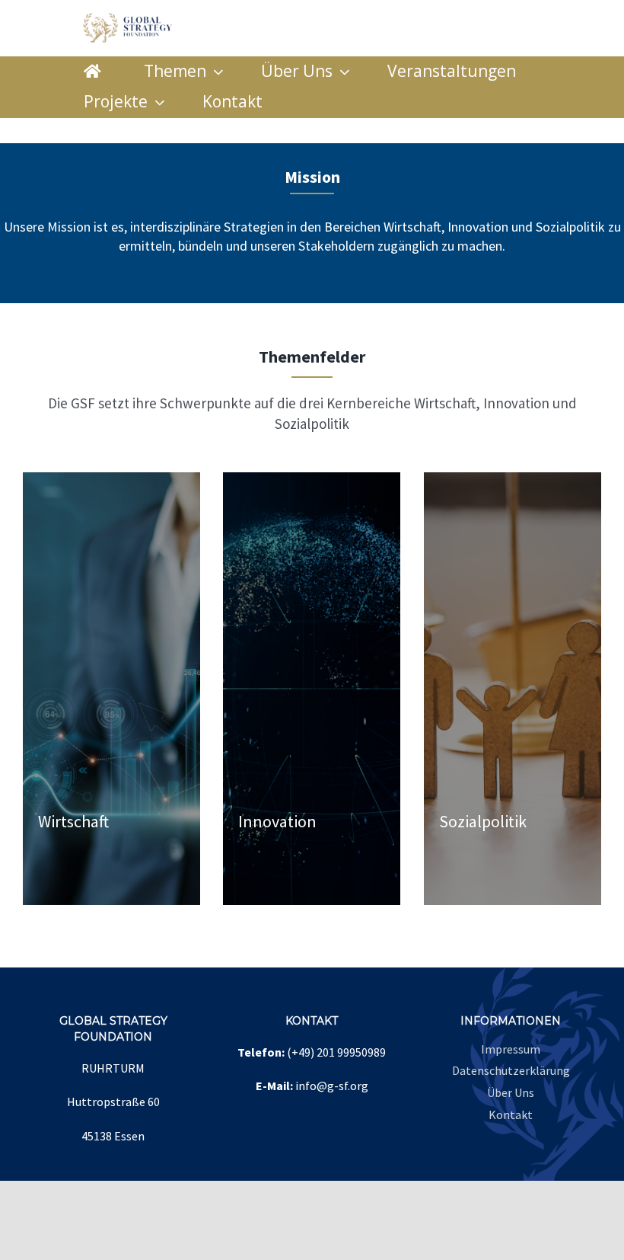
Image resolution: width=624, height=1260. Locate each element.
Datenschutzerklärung (511, 1070)
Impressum (510, 1049)
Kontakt (511, 1114)
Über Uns (510, 1092)
